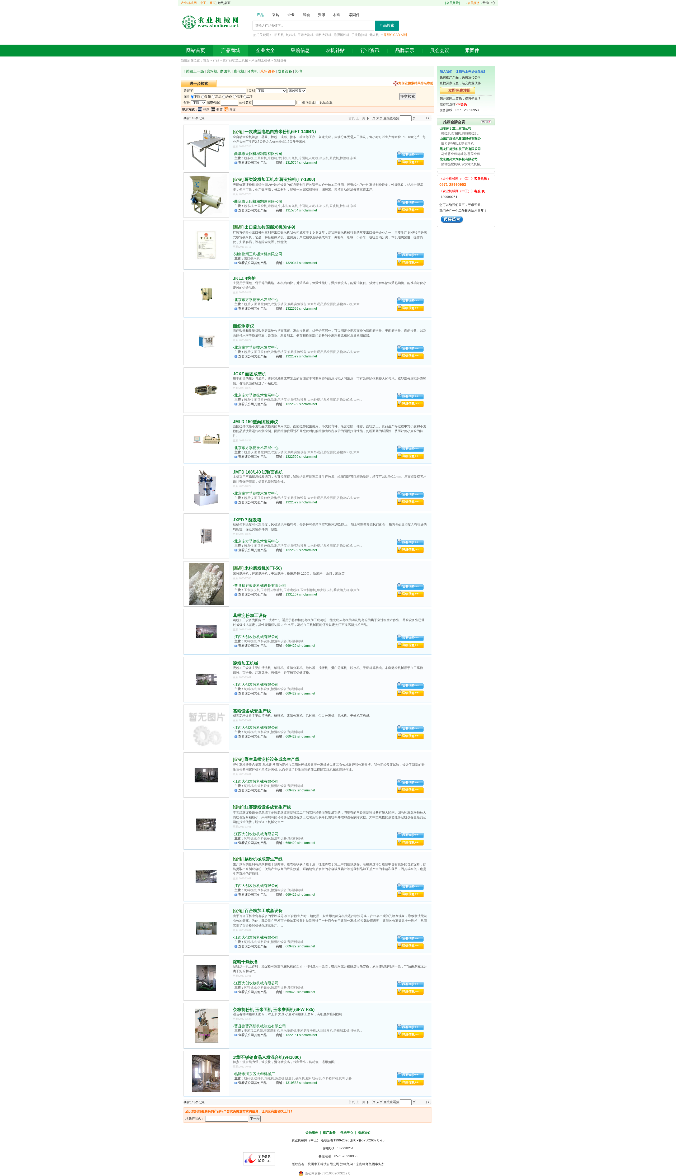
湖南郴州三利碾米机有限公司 (258, 254)
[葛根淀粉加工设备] (206, 632)
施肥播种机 (341, 35)
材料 (404, 35)
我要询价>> (410, 155)
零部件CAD (392, 35)
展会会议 (439, 50)
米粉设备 (280, 60)
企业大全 (265, 50)
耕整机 (279, 35)
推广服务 (329, 1132)
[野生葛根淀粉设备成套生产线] (206, 775)
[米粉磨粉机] (206, 584)
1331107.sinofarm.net (301, 594)
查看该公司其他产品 (252, 162)
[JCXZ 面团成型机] (206, 390)
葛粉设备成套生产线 (252, 711)
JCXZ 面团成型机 (249, 374)
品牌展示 (404, 50)
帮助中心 (488, 3)
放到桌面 (224, 3)
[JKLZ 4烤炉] (206, 294)
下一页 (370, 118)
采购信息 (300, 50)
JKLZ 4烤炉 (244, 278)
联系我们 (364, 1132)
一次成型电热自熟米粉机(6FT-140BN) (280, 131)
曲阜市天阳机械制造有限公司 (258, 154)
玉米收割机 (305, 35)
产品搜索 (386, 25)
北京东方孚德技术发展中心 (256, 299)
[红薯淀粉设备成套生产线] (206, 824)
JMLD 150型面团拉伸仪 (255, 421)
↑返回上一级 (194, 71)
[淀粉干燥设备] (206, 978)
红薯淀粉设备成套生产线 (268, 807)
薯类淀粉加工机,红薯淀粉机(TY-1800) (280, 179)
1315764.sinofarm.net (301, 162)
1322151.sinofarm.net (301, 1035)
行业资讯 (369, 50)
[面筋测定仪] (206, 342)
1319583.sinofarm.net (301, 1083)
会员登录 (452, 3)
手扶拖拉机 (359, 35)
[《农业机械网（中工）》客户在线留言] (452, 219)
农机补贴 (335, 50)
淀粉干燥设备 (245, 962)
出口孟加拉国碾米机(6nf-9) (270, 227)
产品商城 (230, 50)
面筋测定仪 (243, 326)
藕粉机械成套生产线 (264, 859)
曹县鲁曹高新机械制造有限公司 (260, 1026)
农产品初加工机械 (235, 60)
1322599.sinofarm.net (301, 308)
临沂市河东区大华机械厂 (254, 1074)
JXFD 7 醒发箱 (247, 520)
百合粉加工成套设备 (264, 910)
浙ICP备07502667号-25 (367, 1140)
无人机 (374, 35)
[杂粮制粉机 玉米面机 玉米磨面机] (206, 1026)
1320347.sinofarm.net (301, 263)
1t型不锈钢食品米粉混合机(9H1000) (267, 1057)
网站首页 (195, 50)
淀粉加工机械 (245, 663)
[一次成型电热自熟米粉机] (206, 147)
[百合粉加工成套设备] (206, 928)
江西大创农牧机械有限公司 (256, 637)
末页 (379, 118)
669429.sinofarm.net (300, 646)
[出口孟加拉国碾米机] (206, 245)
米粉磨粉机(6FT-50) (263, 568)
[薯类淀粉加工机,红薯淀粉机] (206, 195)
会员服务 (473, 3)
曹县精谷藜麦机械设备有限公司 (260, 585)
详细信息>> (410, 162)
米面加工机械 (260, 60)
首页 (206, 60)
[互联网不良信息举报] (259, 1158)
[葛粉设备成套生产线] (206, 727)
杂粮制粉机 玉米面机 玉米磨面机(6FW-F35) (273, 1009)
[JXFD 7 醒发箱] (206, 536)
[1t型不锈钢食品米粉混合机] (206, 1073)
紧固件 (472, 50)
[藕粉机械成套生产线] (206, 876)
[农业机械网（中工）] (210, 21)
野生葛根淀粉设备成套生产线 (272, 759)
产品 (216, 60)
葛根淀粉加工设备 (250, 615)
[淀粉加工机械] (206, 679)
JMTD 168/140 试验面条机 (258, 472)
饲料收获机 (323, 35)
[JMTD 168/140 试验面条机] (206, 488)
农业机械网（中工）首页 (198, 3)
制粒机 (290, 35)
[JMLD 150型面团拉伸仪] (206, 439)
